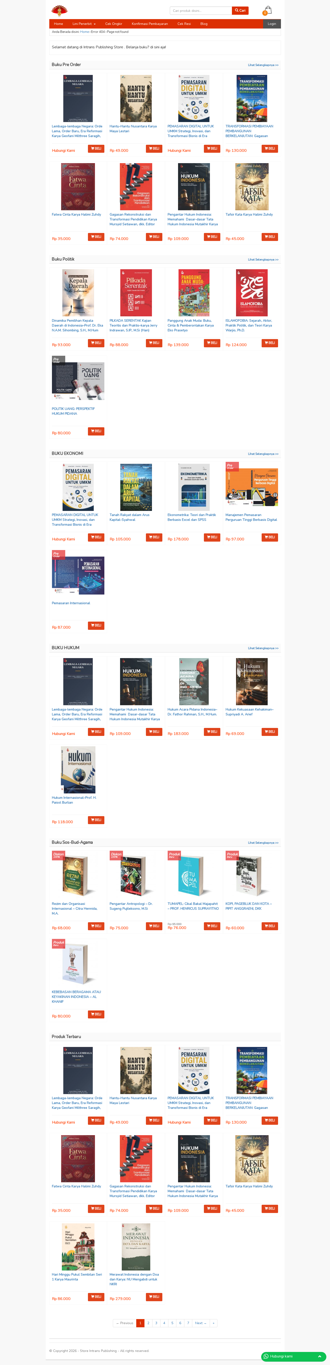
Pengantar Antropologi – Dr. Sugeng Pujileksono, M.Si (131, 906)
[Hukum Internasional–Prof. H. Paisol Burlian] (78, 770)
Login (272, 24)
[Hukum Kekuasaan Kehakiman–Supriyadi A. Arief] (252, 682)
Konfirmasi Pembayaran (150, 24)
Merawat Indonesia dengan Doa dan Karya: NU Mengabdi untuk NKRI (134, 1279)
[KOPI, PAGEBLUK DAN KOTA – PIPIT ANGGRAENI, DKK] (252, 876)
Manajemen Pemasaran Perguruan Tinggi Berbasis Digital (251, 517)
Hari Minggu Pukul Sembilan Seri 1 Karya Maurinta (77, 1277)
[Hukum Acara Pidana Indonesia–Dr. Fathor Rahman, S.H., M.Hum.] (194, 682)
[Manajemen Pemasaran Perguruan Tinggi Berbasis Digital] (252, 487)
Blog (204, 24)
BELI (97, 148)
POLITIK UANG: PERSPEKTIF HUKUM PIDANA (73, 411)
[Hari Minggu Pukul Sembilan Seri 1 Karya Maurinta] (78, 1247)
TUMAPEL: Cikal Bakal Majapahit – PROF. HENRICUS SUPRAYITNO (193, 906)
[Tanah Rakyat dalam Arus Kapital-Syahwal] (136, 488)
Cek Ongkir (113, 24)
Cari (241, 10)
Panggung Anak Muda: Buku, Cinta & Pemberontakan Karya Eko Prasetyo (191, 325)
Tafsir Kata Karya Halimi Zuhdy (249, 214)
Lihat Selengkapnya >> (263, 65)
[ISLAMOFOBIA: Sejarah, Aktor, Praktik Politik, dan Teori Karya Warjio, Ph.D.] (252, 293)
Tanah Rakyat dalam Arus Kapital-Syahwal (130, 517)
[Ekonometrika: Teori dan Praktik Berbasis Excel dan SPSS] (194, 488)
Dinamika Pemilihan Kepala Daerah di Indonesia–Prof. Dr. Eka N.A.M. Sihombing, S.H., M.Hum (77, 325)
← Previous (124, 1323)
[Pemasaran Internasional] (78, 576)
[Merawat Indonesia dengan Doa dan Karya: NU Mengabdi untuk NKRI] (136, 1247)
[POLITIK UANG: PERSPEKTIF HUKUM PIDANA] (78, 381)
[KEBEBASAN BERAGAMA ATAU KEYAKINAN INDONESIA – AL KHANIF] (78, 965)
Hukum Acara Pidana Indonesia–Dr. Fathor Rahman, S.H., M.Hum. (192, 712)
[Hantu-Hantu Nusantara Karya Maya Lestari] (136, 99)
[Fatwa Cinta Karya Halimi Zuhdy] (78, 187)
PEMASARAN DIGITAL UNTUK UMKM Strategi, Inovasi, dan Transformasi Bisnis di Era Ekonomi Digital (191, 133)
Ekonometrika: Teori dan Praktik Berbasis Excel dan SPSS (192, 517)
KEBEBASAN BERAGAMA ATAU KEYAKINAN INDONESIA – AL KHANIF (76, 997)
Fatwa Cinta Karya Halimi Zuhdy (76, 214)
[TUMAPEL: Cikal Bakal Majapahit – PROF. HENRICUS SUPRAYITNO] (194, 876)
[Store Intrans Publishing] (76, 11)
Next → (201, 1323)
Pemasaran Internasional (71, 603)
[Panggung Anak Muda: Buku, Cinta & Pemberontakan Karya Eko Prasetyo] (194, 293)
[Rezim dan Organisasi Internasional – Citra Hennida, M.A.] (78, 876)
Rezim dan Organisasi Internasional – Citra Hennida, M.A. (74, 908)
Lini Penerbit (83, 24)
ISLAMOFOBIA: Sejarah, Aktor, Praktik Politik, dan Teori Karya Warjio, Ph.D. (249, 325)
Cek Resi (184, 24)
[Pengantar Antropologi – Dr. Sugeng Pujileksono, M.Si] (136, 876)
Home (58, 24)
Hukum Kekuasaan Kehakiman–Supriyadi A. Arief (249, 712)
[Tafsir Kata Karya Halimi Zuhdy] (252, 187)
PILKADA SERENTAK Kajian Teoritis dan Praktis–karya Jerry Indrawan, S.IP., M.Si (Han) (133, 325)
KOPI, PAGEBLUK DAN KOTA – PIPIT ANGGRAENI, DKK (249, 906)
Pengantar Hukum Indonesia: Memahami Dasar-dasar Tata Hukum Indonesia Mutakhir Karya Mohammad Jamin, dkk (193, 221)
